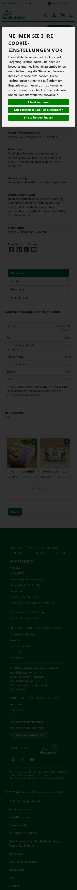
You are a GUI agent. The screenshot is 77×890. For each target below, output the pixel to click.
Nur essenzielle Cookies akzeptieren (38, 109)
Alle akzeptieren (38, 102)
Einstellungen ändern (38, 117)
